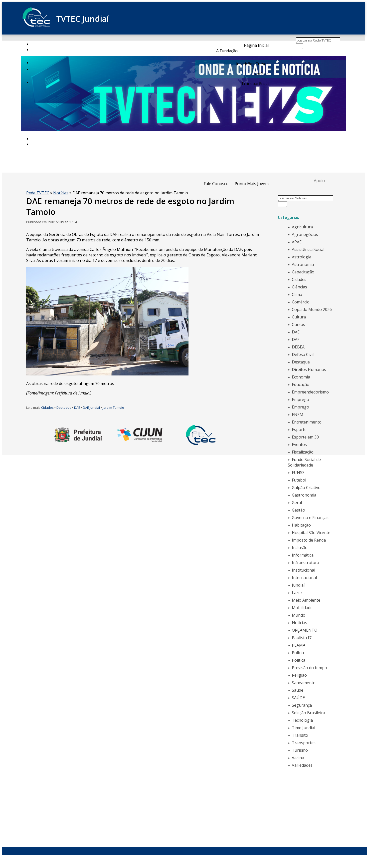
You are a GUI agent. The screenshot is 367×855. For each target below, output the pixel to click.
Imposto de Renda (309, 540)
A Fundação (227, 51)
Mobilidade (302, 607)
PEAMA (298, 645)
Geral (297, 502)
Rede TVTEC (37, 193)
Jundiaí (298, 585)
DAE (77, 407)
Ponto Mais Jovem (252, 183)
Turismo (300, 750)
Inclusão (300, 547)
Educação (300, 384)
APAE (297, 242)
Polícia (298, 652)
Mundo (298, 615)
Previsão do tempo (309, 667)
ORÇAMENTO (304, 630)
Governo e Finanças (310, 517)
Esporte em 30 (305, 437)
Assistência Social (308, 249)
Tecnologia (302, 720)
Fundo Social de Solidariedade (304, 462)
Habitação (301, 525)
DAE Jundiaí (91, 407)
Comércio (301, 302)
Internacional (304, 577)
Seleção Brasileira (308, 712)
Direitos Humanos (309, 369)
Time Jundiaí (303, 727)
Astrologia (301, 257)
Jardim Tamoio (113, 407)
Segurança (302, 705)
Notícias (261, 74)
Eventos (299, 444)
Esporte (299, 429)
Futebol (299, 480)
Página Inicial (256, 45)
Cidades (47, 407)
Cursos (298, 324)
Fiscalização (303, 452)
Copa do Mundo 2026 (312, 309)
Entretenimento (307, 422)
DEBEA (298, 347)
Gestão (298, 510)
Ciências (299, 287)
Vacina (298, 757)
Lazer (297, 592)
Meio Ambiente (306, 600)
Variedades (302, 765)
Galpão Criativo (306, 487)
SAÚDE (298, 697)
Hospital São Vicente (311, 532)
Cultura (299, 317)
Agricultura (302, 227)
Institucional (303, 570)
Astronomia (303, 264)
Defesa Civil (303, 354)
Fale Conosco (216, 183)
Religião (299, 675)
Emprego (300, 399)
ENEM (297, 414)
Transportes (304, 742)
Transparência (255, 83)
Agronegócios (305, 234)
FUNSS (298, 472)
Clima (297, 294)
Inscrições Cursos (252, 64)
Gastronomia (304, 495)
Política (298, 660)
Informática (303, 555)
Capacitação (303, 272)
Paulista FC (302, 637)
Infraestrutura (305, 562)
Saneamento (304, 682)
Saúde (297, 690)
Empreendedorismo (310, 392)
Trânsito (300, 735)
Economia (301, 377)
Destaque (63, 407)
